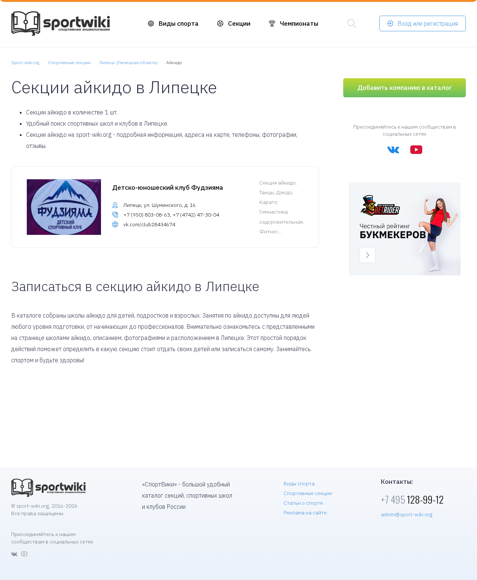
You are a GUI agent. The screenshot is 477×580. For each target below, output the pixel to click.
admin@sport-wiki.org (406, 514)
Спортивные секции (308, 493)
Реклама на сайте (305, 512)
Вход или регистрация (428, 23)
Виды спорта (179, 23)
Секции (239, 23)
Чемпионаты (299, 23)
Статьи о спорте (303, 502)
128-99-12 (412, 499)
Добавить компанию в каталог (404, 87)
